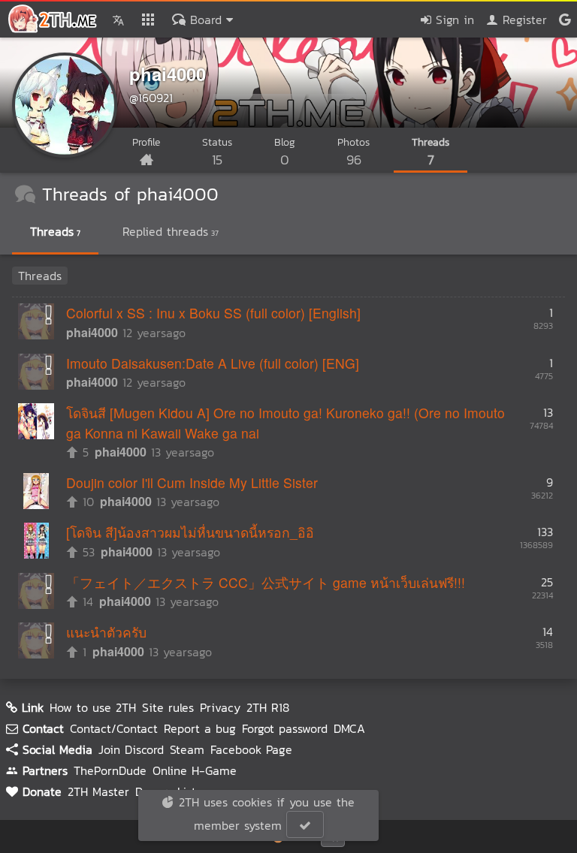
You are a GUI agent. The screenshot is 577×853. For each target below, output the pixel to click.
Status (217, 152)
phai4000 (167, 73)
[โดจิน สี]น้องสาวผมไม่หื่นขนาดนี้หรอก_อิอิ (190, 532)
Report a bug (200, 728)
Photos (353, 152)
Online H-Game (195, 770)
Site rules (168, 707)
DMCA (349, 728)
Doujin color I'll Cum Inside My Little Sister (192, 482)
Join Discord (131, 749)
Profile (146, 142)
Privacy (220, 707)
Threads (430, 152)
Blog (284, 152)
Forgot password (285, 728)
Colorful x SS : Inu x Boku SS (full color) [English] (213, 312)
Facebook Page (251, 749)
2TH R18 (267, 707)
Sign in (452, 20)
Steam (187, 749)
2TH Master (98, 791)
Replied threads (170, 231)
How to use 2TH (93, 707)
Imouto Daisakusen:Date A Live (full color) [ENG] (212, 363)
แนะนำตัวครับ (106, 631)
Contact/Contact (114, 728)
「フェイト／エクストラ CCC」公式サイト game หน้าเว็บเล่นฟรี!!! (265, 582)
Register (522, 20)
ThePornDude (110, 770)
